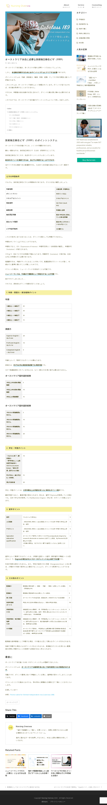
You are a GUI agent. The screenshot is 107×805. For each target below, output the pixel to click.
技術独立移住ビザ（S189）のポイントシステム (23, 112)
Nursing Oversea (47, 798)
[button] (10, 716)
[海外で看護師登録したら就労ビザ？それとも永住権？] (38, 761)
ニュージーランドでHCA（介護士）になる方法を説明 (15, 773)
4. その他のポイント (17, 127)
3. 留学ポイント (16, 124)
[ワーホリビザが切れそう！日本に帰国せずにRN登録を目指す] (61, 761)
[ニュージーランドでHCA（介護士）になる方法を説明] (15, 761)
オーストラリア (12, 702)
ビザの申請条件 (16, 115)
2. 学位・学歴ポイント (18, 121)
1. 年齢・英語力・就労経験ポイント (21, 118)
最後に (11, 130)
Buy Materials (89, 160)
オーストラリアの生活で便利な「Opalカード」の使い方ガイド (77, 787)
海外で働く (83, 29)
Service (81, 6)
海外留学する (83, 24)
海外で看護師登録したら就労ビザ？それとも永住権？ (38, 772)
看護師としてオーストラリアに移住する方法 (22, 787)
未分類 (81, 43)
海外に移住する (12, 63)
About (66, 6)
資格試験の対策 (84, 38)
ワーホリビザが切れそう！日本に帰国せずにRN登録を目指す (61, 773)
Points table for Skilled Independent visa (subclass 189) (32, 694)
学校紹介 (82, 19)
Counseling (97, 6)
